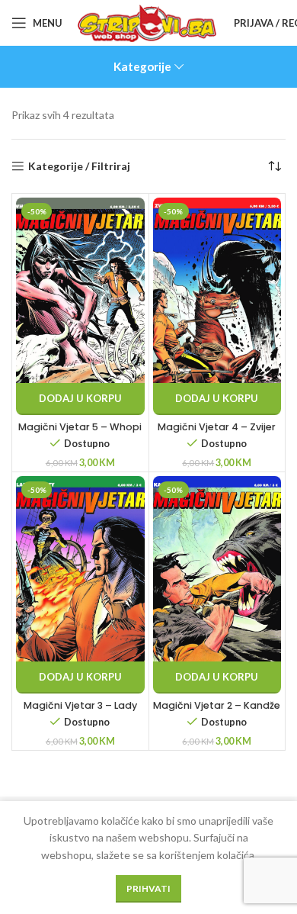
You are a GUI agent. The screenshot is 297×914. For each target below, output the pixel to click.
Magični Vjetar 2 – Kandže (216, 705)
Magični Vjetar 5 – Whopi (80, 426)
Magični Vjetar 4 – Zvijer (217, 426)
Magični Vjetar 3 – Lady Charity (80, 711)
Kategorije (142, 66)
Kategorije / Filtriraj (79, 166)
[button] (80, 399)
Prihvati (148, 888)
